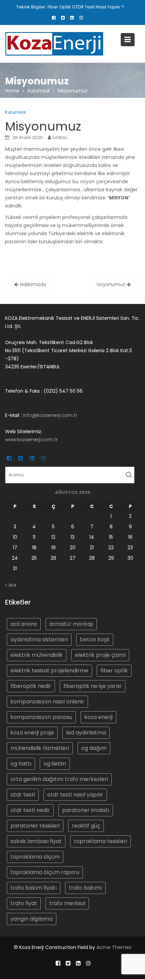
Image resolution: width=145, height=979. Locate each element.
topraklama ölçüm (35, 856)
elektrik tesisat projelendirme (49, 670)
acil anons (23, 623)
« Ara (10, 585)
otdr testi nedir (30, 810)
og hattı (20, 763)
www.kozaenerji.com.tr (31, 439)
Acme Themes (114, 947)
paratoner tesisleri (35, 825)
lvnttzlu (60, 137)
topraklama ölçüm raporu (44, 872)
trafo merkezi (67, 903)
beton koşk (95, 639)
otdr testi (22, 794)
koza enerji (98, 717)
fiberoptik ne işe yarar (92, 686)
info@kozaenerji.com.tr (50, 415)
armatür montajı (71, 623)
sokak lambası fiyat (36, 841)
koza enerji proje (32, 732)
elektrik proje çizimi (100, 655)
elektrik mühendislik (36, 655)
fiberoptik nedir (30, 686)
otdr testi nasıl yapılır (75, 794)
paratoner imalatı (85, 810)
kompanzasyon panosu (41, 717)
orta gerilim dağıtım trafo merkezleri (59, 779)
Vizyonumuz (110, 284)
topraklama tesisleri (100, 841)
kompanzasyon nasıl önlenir (47, 701)
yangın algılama (31, 918)
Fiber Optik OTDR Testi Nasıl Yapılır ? (86, 7)
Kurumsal (15, 112)
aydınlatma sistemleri (39, 639)
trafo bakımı (85, 887)
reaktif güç (86, 825)
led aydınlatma (86, 732)
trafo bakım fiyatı (33, 887)
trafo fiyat (23, 903)
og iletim (55, 763)
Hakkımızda (33, 284)
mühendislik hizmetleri (39, 748)
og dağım (94, 748)
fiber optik (114, 670)
